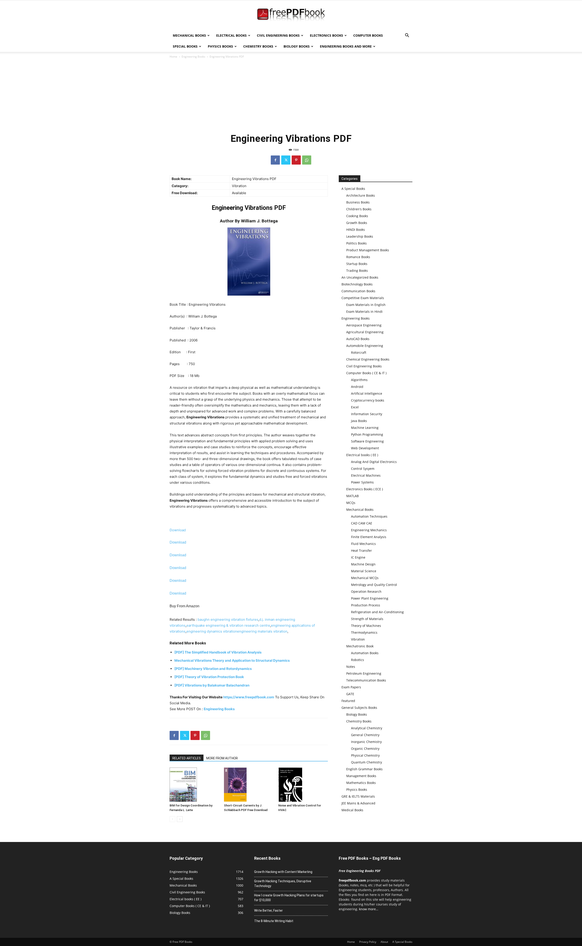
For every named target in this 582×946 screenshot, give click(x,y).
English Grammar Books (364, 769)
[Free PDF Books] (291, 15)
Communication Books (358, 291)
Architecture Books (360, 195)
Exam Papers (351, 687)
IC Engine (358, 557)
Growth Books (356, 223)
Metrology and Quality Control (374, 584)
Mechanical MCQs (365, 578)
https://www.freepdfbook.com (248, 697)
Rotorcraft (358, 352)
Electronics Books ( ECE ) (364, 489)
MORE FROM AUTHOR (222, 758)
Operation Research (366, 591)
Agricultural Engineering (365, 332)
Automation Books (365, 653)
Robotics (357, 660)
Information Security (366, 414)
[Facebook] (275, 160)
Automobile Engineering (364, 345)
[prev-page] (172, 819)
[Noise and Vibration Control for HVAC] (303, 785)
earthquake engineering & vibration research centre (228, 625)
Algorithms (359, 380)
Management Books (361, 776)
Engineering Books (193, 56)
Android (357, 386)
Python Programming (367, 434)
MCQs (350, 503)
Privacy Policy (367, 942)
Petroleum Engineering (363, 673)
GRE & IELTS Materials (358, 796)
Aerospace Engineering (363, 325)
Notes (350, 666)
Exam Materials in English (366, 305)
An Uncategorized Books (359, 277)
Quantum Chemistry (366, 762)
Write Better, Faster (268, 910)
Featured (348, 701)
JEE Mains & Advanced (358, 803)
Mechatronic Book (360, 646)
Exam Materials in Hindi (364, 311)
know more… (368, 909)
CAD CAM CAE (361, 523)
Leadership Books (359, 236)
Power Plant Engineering (369, 598)
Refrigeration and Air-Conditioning (377, 612)
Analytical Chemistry (366, 728)
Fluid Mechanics (363, 544)
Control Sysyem (362, 468)
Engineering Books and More (346, 46)
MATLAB (352, 496)
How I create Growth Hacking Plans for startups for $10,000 (289, 897)
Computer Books (368, 35)
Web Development (365, 448)
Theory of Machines (366, 625)
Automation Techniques (369, 516)
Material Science (363, 571)
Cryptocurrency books (367, 400)
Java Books (359, 421)
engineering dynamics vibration (211, 631)
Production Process (365, 605)
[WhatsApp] (306, 160)
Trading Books (357, 270)
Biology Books (296, 46)
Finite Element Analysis (368, 537)
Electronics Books (326, 35)
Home (173, 56)
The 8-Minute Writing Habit (273, 921)
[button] (406, 36)
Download (178, 530)
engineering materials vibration (262, 631)
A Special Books (353, 188)
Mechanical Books (189, 35)
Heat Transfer (361, 550)
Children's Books (358, 209)
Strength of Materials (367, 619)
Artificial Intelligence (366, 393)
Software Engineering (367, 441)
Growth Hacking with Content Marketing (283, 872)
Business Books (358, 202)
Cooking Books (357, 216)
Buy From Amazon (184, 606)
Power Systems (362, 482)
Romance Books (358, 257)
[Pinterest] (296, 160)
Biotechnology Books (357, 284)
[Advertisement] (291, 95)
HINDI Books (355, 229)
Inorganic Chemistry (366, 742)
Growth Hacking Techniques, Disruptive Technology (282, 883)
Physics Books (220, 46)
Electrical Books (231, 35)
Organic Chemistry (365, 748)
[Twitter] (285, 160)
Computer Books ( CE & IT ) (366, 373)
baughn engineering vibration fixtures (228, 619)
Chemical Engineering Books (367, 359)
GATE (350, 694)
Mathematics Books (361, 783)
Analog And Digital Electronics (374, 462)
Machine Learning (365, 427)
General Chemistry (365, 735)
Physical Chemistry (365, 755)
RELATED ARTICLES (186, 758)
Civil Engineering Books (278, 35)
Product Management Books (367, 250)
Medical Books (352, 810)
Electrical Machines (366, 475)
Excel (355, 407)
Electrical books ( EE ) (362, 455)
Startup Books (356, 264)
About (384, 942)
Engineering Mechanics (369, 530)
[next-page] (180, 819)
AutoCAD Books (357, 339)
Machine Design (363, 564)
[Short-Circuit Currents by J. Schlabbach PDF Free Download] (248, 785)
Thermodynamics (364, 632)
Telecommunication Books (366, 680)
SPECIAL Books (185, 46)
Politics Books (356, 243)
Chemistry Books (258, 46)
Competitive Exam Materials (362, 298)
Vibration (358, 639)
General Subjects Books (359, 707)
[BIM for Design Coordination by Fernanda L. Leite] (194, 785)
